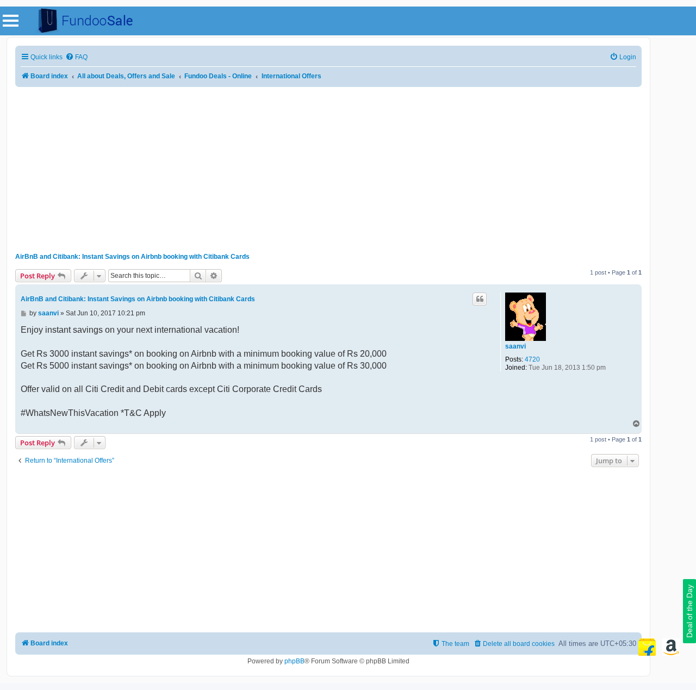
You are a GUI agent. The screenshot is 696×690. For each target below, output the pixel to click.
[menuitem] (76, 57)
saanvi (515, 346)
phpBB (294, 661)
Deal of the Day (689, 611)
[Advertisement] (328, 166)
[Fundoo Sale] (81, 21)
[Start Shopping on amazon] (671, 647)
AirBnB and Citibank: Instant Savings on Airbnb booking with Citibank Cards (132, 256)
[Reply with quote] (480, 299)
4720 (532, 359)
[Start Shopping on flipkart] (647, 647)
